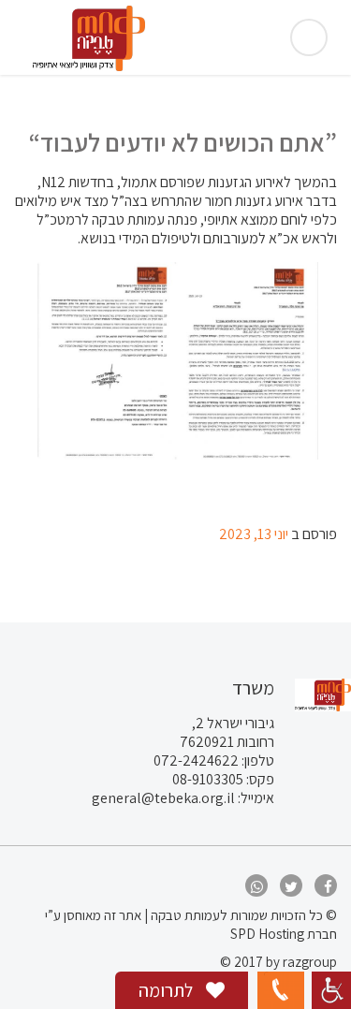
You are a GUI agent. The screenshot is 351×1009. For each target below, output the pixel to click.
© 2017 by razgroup (278, 962)
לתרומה (168, 990)
